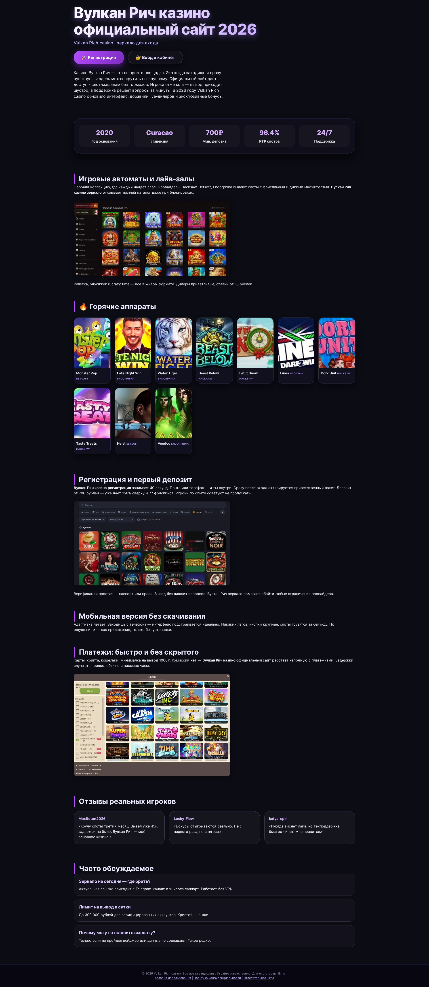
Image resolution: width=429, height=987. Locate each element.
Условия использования (173, 978)
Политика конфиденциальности (217, 978)
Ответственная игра (259, 978)
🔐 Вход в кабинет (155, 57)
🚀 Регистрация (99, 57)
